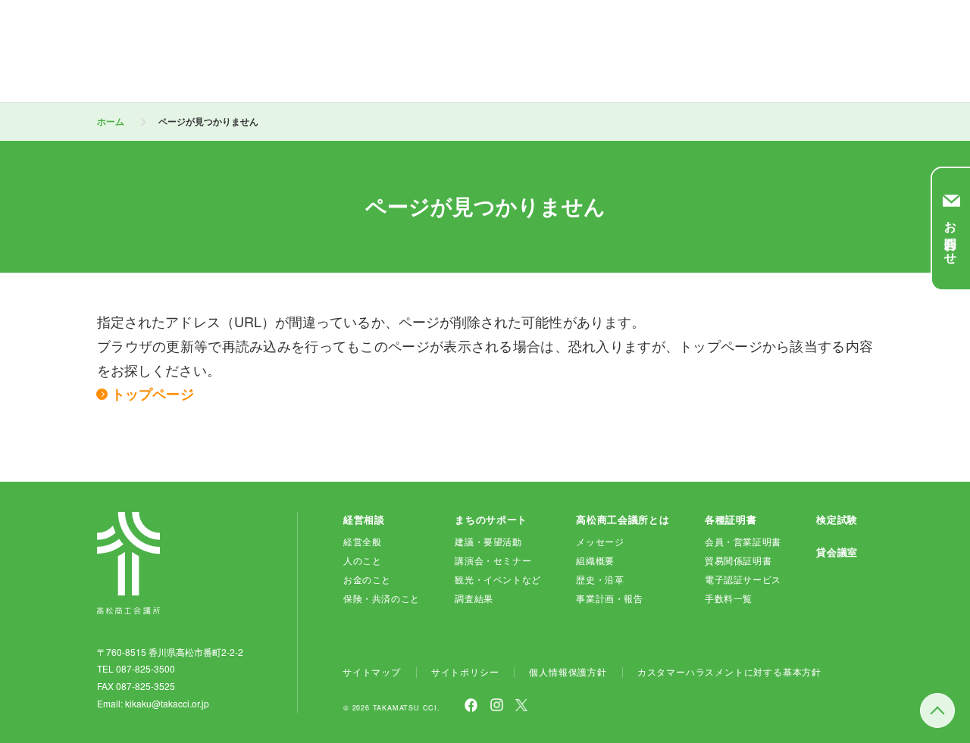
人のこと (362, 560)
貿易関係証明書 (738, 560)
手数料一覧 (729, 598)
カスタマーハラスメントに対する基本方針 (729, 671)
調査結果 (474, 598)
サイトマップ (372, 671)
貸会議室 (837, 552)
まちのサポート (491, 519)
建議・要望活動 (488, 541)
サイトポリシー (465, 671)
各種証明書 (730, 519)
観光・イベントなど (497, 579)
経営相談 (364, 519)
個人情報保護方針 (567, 671)
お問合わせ (951, 236)
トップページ (152, 394)
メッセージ (600, 541)
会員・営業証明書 (743, 541)
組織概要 (595, 560)
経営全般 (362, 541)
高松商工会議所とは (622, 519)
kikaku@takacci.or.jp (167, 703)
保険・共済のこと (381, 598)
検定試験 (837, 519)
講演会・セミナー (493, 560)
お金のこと (367, 579)
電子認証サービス (743, 579)
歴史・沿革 (600, 579)
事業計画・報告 (609, 598)
